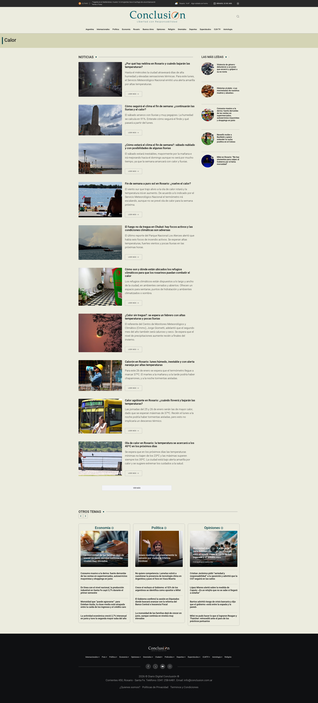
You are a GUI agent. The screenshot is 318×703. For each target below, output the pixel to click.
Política (116, 29)
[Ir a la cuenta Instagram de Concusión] (170, 666)
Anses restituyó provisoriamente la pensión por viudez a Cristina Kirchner (103, 558)
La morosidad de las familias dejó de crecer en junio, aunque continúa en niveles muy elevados (104, 616)
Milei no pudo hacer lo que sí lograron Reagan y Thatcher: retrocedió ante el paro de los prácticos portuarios (158, 618)
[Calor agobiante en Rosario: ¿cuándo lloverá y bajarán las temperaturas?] (100, 416)
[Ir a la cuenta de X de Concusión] (155, 666)
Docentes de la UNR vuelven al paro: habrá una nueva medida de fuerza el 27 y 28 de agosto (213, 614)
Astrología (227, 29)
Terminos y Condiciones (184, 687)
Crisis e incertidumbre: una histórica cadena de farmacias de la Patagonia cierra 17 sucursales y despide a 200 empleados (213, 602)
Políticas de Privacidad (155, 687)
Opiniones (161, 29)
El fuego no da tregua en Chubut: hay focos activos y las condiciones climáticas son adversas (159, 228)
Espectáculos (205, 29)
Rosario (136, 29)
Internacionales (103, 29)
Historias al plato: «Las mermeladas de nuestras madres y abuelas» (228, 90)
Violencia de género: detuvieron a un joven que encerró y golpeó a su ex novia (227, 68)
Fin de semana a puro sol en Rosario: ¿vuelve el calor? (158, 183)
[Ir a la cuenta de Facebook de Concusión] (148, 666)
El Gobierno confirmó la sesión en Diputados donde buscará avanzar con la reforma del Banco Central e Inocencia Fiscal (102, 602)
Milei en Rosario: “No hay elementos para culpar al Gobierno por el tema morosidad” (228, 160)
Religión (171, 29)
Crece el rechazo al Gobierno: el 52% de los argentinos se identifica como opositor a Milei (103, 588)
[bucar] (237, 16)
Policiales (169, 657)
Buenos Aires (148, 29)
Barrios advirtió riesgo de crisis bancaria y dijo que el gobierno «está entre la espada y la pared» (158, 604)
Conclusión (170, 676)
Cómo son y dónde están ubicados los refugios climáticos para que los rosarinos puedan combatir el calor (157, 272)
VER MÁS (136, 488)
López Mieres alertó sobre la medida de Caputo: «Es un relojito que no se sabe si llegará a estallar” (159, 590)
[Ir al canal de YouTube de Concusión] (162, 666)
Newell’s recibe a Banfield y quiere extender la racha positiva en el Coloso (226, 138)
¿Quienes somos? (130, 687)
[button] (81, 516)
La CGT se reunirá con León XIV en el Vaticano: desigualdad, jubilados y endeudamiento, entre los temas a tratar (213, 576)
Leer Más (132, 94)
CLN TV (217, 29)
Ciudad (158, 657)
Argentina (90, 29)
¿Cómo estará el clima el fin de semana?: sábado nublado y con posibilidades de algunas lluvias (160, 146)
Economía (126, 29)
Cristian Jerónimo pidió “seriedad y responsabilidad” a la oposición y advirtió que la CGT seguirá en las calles (159, 576)
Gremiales (182, 29)
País (104, 657)
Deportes (193, 29)
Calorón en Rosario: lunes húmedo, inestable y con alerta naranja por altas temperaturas (159, 363)
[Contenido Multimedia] (100, 286)
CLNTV (206, 657)
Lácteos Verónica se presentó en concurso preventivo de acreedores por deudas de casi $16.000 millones (213, 558)
